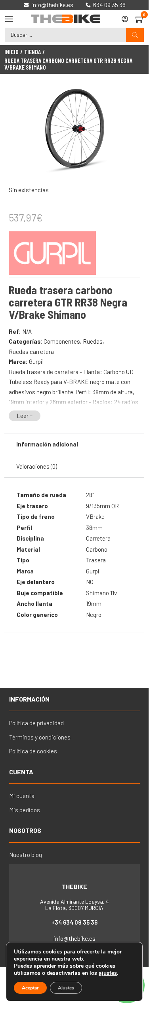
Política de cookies (33, 751)
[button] (129, 96)
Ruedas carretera (31, 351)
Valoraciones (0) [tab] (36, 466)
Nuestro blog (25, 854)
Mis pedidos (24, 809)
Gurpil (36, 361)
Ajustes (66, 988)
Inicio (11, 51)
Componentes (62, 341)
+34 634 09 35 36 (74, 922)
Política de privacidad (36, 722)
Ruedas (93, 341)
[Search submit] (135, 35)
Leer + (24, 415)
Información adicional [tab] (47, 444)
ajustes (108, 973)
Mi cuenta (21, 795)
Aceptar (30, 988)
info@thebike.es (74, 938)
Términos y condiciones (40, 737)
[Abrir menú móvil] (9, 19)
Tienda (32, 51)
